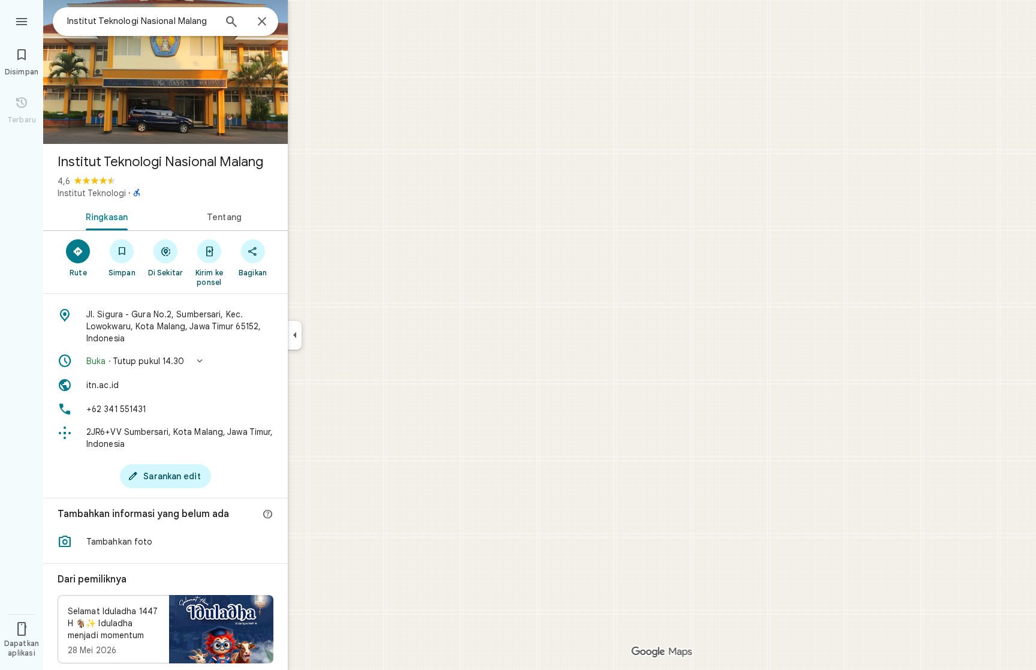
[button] (165, 361)
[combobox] (141, 21)
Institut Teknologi (92, 193)
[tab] (104, 216)
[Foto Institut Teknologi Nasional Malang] (165, 72)
